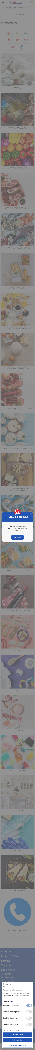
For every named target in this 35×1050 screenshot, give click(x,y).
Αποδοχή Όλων (17, 1034)
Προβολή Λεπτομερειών (11, 1030)
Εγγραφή (17, 537)
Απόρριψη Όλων (17, 1040)
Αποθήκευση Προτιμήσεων (17, 1045)
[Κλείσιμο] (31, 514)
